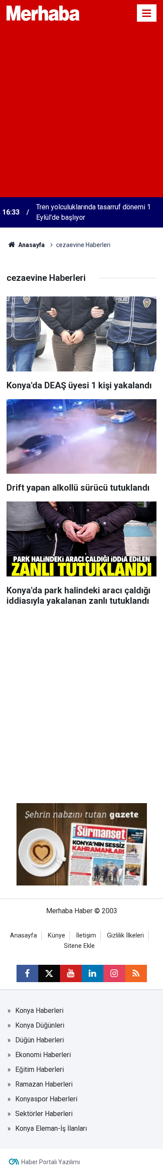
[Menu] (147, 13)
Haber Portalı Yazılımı (50, 1162)
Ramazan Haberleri (44, 1084)
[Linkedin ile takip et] (92, 973)
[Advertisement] (81, 111)
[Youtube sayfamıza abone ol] (71, 973)
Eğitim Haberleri (39, 1069)
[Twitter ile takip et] (49, 973)
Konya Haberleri (39, 1010)
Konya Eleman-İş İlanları (51, 1128)
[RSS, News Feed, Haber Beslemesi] (136, 973)
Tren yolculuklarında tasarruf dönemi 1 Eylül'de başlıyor (93, 212)
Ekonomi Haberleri (43, 1055)
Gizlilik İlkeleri (125, 935)
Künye (56, 935)
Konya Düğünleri (39, 1025)
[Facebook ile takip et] (27, 973)
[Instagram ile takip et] (114, 973)
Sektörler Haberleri (44, 1114)
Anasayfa (31, 244)
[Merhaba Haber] (43, 12)
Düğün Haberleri (39, 1040)
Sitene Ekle (79, 946)
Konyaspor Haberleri (46, 1099)
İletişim (86, 935)
